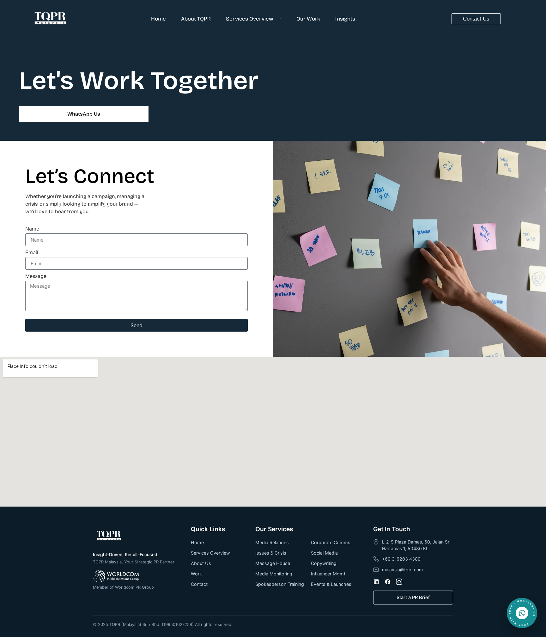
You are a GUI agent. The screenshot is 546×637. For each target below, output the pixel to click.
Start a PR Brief (413, 597)
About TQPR (196, 18)
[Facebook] (388, 582)
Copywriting (324, 563)
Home (158, 18)
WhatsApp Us (83, 114)
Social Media (324, 553)
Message (35, 276)
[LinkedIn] (376, 582)
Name (32, 229)
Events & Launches (331, 584)
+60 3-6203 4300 (401, 559)
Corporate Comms (330, 542)
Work (196, 573)
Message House (272, 563)
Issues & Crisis (270, 553)
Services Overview (249, 18)
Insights (345, 18)
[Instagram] (399, 582)
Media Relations (272, 542)
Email (31, 252)
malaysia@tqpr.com (402, 569)
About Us (201, 563)
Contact (199, 584)
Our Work (308, 18)
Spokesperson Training (279, 584)
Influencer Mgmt (328, 573)
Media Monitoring (273, 573)
